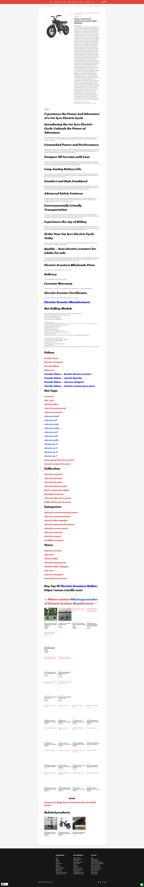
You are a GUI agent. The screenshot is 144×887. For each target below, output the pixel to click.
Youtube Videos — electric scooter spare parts (69, 385)
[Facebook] (98, 882)
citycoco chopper (53, 574)
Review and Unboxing (77, 862)
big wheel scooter (54, 494)
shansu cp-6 (51, 451)
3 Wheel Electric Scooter (57, 502)
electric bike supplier (56, 520)
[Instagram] (103, 882)
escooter (49, 396)
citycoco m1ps (52, 428)
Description (46, 109)
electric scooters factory (66, 270)
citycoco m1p (51, 424)
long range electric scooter (59, 459)
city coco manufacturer (57, 516)
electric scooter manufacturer (61, 512)
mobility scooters (53, 540)
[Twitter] (100, 882)
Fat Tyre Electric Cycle (80, 103)
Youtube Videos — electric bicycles (63, 377)
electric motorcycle (55, 408)
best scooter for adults (56, 490)
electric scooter (53, 550)
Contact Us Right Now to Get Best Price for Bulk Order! (70, 804)
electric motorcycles (55, 486)
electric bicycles (53, 482)
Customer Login (94, 859)
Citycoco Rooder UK (77, 859)
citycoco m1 (50, 420)
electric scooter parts (56, 528)
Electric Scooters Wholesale (97, 862)
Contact (88, 1)
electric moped (52, 536)
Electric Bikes (51, 366)
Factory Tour (51, 358)
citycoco (49, 554)
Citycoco (64, 1)
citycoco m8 (51, 436)
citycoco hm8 (51, 416)
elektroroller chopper (56, 566)
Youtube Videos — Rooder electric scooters (67, 373)
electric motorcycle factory (59, 524)
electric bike (51, 404)
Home (51, 1)
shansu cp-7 (50, 455)
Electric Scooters (53, 362)
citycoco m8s (51, 440)
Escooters (57, 1)
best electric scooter (55, 578)
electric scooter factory (57, 463)
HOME (72, 798)
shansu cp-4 (51, 443)
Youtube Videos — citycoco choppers (64, 381)
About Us (81, 1)
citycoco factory (53, 478)
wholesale (75, 1)
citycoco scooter (53, 412)
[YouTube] (105, 882)
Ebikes (69, 1)
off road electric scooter (57, 498)
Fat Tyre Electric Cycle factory (90, 103)
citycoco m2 (51, 432)
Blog (93, 1)
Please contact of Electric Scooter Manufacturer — (71, 601)
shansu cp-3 (51, 447)
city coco (49, 400)
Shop (57, 859)
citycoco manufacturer (96, 865)
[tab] (46, 110)
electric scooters (53, 474)
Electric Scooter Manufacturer (67, 302)
